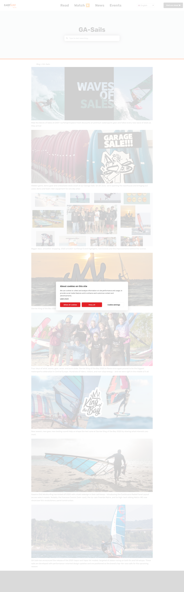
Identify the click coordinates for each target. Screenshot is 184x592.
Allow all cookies (70, 305)
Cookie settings (114, 305)
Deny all (92, 305)
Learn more (64, 298)
